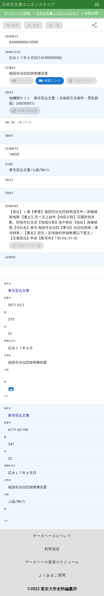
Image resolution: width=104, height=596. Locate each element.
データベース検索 (17, 13)
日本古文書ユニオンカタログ (58, 13)
